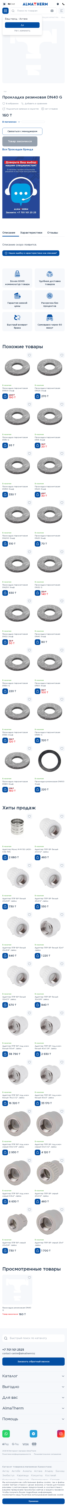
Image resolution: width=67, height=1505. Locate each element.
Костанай (50, 1475)
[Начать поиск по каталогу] (13, 11)
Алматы (27, 1471)
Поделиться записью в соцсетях (22, 109)
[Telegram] (33, 1433)
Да (22, 25)
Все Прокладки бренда (17, 149)
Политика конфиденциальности (16, 1454)
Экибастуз (8, 1475)
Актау (5, 1471)
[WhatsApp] (6, 1433)
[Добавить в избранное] (29, 355)
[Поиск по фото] (52, 10)
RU (9, 4)
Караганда (23, 1475)
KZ (13, 4)
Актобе (16, 1471)
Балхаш (60, 1471)
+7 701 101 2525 (13, 1349)
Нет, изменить (22, 30)
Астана (38, 1471)
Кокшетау (37, 1475)
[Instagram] (61, 1433)
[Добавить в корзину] (5, 396)
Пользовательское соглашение (47, 1454)
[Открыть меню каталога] (5, 11)
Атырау (49, 1471)
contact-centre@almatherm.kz (18, 1353)
